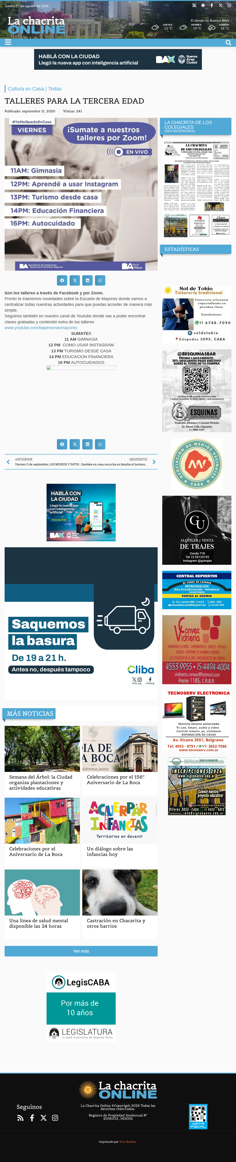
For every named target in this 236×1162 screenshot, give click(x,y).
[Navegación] (8, 42)
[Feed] (194, 5)
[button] (62, 280)
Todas (55, 89)
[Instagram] (229, 5)
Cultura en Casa (26, 89)
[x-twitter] (220, 5)
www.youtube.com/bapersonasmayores (41, 327)
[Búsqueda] (228, 43)
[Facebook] (212, 5)
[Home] (118, 1090)
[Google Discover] (203, 5)
